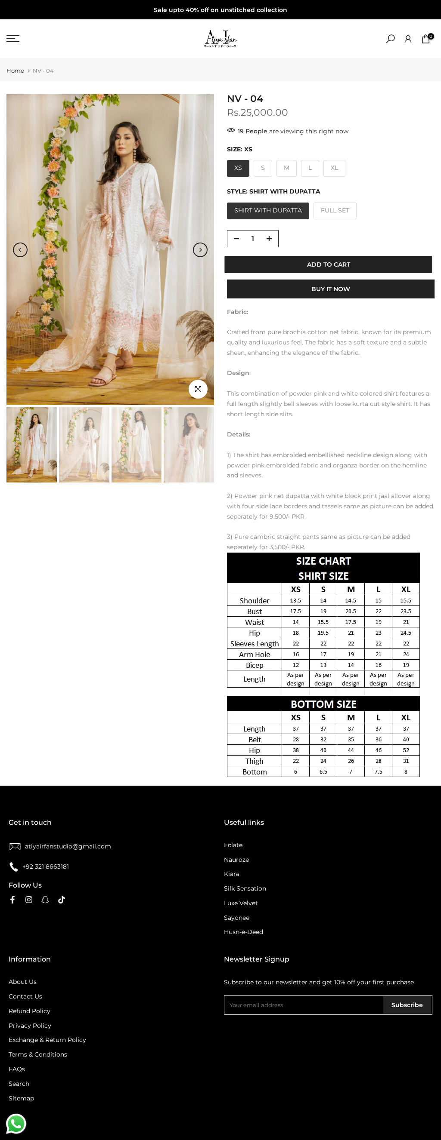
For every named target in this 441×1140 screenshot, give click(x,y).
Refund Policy (29, 1011)
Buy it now (330, 289)
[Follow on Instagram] (29, 899)
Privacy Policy (30, 1025)
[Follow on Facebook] (12, 899)
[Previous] (20, 250)
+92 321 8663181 (45, 866)
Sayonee (236, 918)
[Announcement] (220, 9)
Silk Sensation (245, 888)
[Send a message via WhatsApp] (16, 1124)
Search (19, 1084)
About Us (23, 982)
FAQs (17, 1069)
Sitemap (21, 1098)
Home (15, 71)
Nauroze (236, 859)
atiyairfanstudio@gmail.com (68, 846)
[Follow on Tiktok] (61, 899)
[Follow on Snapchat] (45, 899)
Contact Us (25, 996)
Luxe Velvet (241, 903)
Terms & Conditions (38, 1054)
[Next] (200, 250)
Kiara (231, 874)
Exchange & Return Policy (47, 1040)
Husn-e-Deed (243, 932)
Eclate (233, 845)
